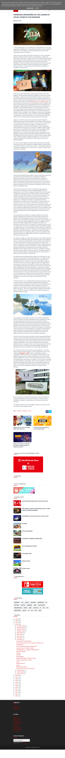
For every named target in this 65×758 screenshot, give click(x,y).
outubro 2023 (20, 629)
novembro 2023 (21, 627)
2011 (16, 694)
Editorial (16, 605)
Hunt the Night (20, 656)
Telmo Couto (16, 731)
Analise (27, 602)
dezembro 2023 (21, 626)
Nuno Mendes (16, 726)
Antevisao (19, 410)
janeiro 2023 (20, 673)
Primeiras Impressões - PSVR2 (24, 660)
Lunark (18, 665)
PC (40, 607)
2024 (16, 622)
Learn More (30, 8)
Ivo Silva (15, 725)
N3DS (30, 607)
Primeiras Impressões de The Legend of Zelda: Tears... (30, 643)
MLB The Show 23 (20, 663)
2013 (16, 690)
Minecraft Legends (21, 651)
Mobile (25, 607)
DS (46, 602)
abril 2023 (19, 639)
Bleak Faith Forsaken (21, 667)
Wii (32, 610)
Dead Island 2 (19, 644)
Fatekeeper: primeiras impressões (32, 538)
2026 (16, 619)
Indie (35, 605)
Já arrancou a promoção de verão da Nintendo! (41, 428)
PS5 (47, 607)
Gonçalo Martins (17, 722)
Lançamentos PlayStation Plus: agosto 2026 (35, 516)
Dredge (18, 653)
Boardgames (41, 602)
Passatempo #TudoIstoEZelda (23, 641)
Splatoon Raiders (27, 531)
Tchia (17, 661)
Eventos (23, 605)
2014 (16, 689)
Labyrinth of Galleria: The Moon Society (26, 658)
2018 (16, 682)
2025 (16, 620)
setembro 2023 (21, 631)
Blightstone (26, 568)
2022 (16, 675)
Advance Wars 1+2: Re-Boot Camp (24, 648)
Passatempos (17, 610)
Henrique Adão (17, 724)
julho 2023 (19, 634)
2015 (16, 687)
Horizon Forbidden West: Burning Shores (26, 646)
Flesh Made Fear (26, 553)
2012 (16, 692)
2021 (16, 677)
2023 (16, 624)
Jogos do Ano (41, 605)
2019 (16, 680)
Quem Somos (16, 706)
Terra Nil (18, 655)
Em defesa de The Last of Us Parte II (25, 668)
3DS (22, 602)
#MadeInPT (17, 602)
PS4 (44, 607)
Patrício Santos (17, 728)
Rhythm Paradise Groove (29, 546)
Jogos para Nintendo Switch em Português (35, 501)
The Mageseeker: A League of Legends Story (27, 649)
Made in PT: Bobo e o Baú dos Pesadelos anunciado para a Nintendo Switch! (21, 445)
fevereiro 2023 (20, 672)
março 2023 (20, 670)
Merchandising (18, 607)
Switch (29, 410)
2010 (16, 696)
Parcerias (15, 709)
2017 (16, 684)
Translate (25, 742)
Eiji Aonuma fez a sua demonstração (39, 101)
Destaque (25, 410)
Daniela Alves (16, 719)
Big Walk (24, 523)
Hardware (29, 605)
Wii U (36, 610)
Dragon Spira (26, 561)
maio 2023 (19, 638)
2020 (16, 678)
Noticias (35, 607)
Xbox (40, 610)
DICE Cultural (16, 721)
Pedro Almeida (17, 729)
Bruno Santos (16, 718)
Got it (37, 8)
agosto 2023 (20, 632)
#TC (15, 410)
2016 (16, 685)
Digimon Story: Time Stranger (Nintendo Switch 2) (21, 428)
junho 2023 (19, 636)
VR (28, 610)
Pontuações (16, 708)
